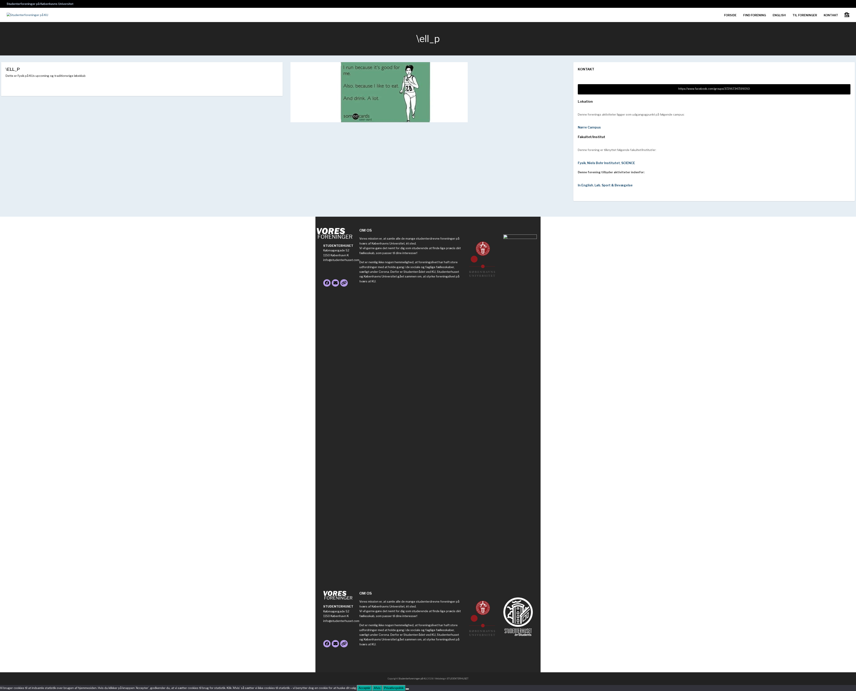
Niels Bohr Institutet (603, 163)
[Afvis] (407, 689)
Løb (597, 185)
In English (585, 185)
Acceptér (364, 688)
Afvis (377, 688)
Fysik (582, 163)
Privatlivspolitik (394, 688)
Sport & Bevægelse (617, 185)
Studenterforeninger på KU (412, 678)
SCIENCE (628, 163)
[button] (846, 15)
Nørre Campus (589, 127)
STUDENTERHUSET (458, 678)
